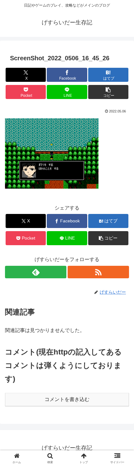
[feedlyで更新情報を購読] (35, 272)
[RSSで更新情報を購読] (98, 272)
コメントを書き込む (67, 399)
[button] (108, 92)
